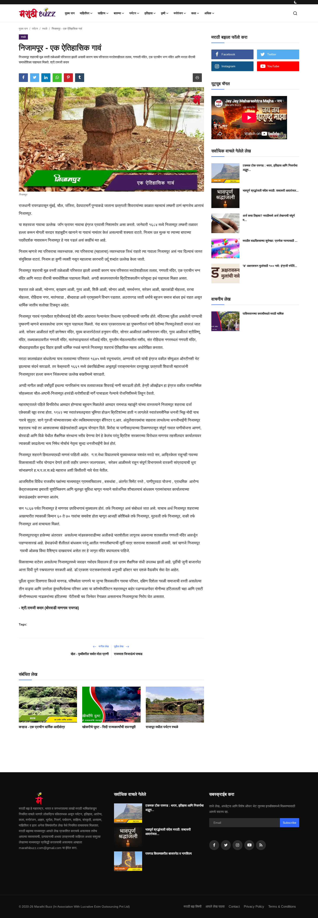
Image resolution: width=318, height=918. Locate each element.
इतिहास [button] (149, 13)
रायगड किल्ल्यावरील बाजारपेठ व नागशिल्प (168, 853)
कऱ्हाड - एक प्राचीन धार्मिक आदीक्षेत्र (42, 727)
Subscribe (289, 822)
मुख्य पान (70, 13)
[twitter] (226, 845)
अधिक (207, 13)
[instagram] (238, 845)
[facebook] (214, 845)
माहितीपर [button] (84, 13)
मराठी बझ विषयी (192, 906)
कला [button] (193, 13)
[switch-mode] (295, 2)
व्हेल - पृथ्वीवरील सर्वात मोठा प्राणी (90, 654)
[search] (295, 13)
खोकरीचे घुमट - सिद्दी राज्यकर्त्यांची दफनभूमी (109, 727)
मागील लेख (103, 646)
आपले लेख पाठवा (215, 906)
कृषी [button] (163, 13)
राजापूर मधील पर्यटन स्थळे (162, 727)
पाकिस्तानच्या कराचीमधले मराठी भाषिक (263, 313)
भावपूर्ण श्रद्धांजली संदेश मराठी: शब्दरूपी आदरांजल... (271, 190)
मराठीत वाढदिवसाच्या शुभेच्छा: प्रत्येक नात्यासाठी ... (270, 240)
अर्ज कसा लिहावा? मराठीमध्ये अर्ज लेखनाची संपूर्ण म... (269, 218)
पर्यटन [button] (132, 13)
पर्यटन (35, 28)
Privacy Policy (254, 906)
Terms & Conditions (282, 906)
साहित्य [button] (101, 13)
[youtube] (249, 845)
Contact (234, 906)
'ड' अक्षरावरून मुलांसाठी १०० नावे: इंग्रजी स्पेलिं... (270, 266)
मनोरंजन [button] (178, 13)
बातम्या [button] (117, 13)
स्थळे (44, 28)
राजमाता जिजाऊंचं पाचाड (128, 654)
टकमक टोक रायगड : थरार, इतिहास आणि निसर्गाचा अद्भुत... (270, 167)
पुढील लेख (119, 646)
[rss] (261, 845)
